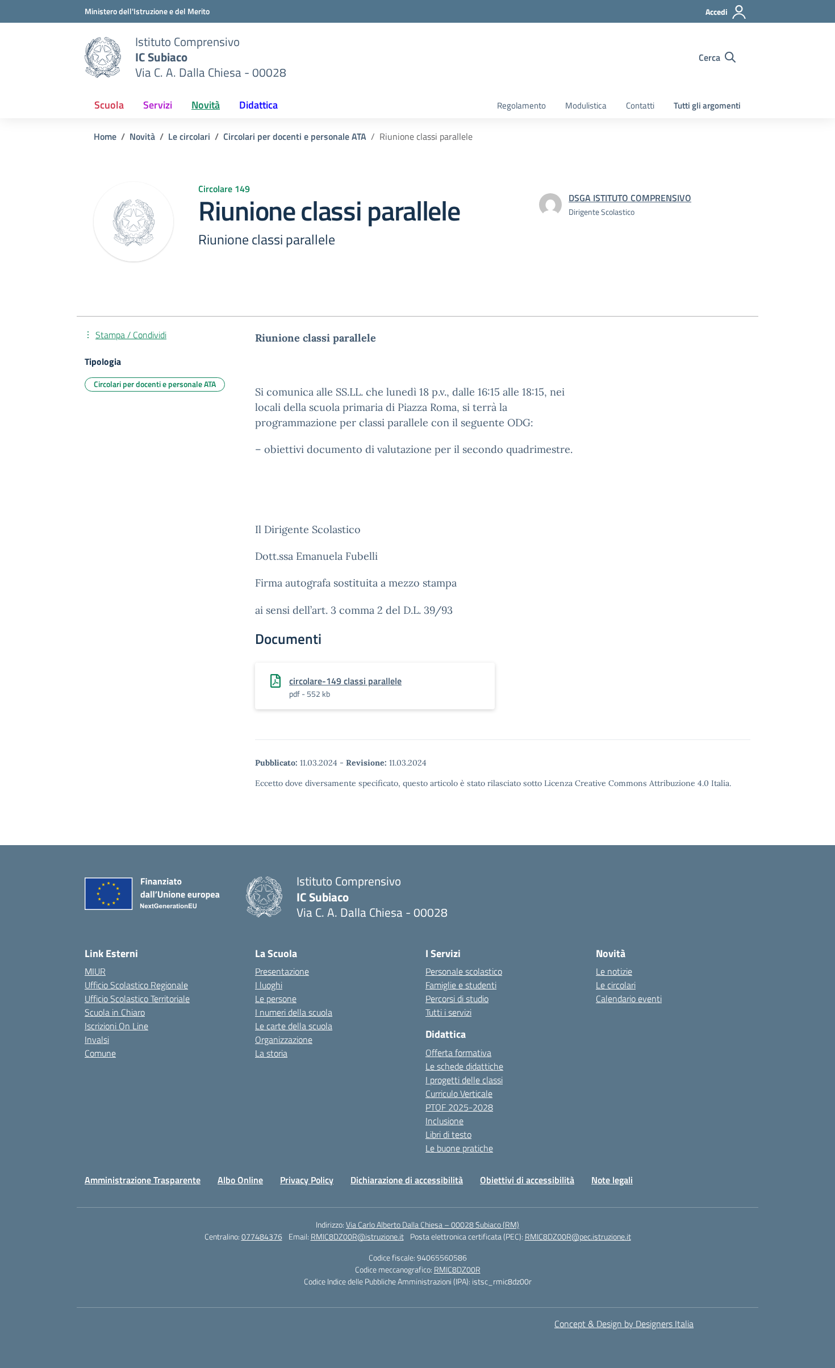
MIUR (95, 971)
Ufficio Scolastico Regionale (136, 985)
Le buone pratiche (459, 1148)
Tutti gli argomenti (707, 105)
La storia (271, 1053)
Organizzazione (283, 1039)
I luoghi (268, 985)
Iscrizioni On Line (116, 1026)
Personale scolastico (463, 971)
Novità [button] (205, 105)
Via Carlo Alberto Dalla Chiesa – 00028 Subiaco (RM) (432, 1224)
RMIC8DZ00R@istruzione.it (357, 1236)
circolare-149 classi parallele (345, 681)
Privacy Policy (306, 1180)
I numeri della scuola (293, 1012)
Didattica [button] (258, 105)
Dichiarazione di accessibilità (406, 1180)
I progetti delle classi (464, 1080)
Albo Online (240, 1180)
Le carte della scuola (293, 1026)
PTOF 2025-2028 (459, 1107)
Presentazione (282, 971)
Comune (100, 1053)
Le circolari (616, 985)
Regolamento (521, 105)
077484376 (261, 1236)
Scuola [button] (109, 105)
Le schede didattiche (464, 1066)
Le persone (276, 998)
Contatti (640, 105)
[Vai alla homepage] (103, 57)
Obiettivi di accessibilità (527, 1180)
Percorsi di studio (457, 998)
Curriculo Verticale (458, 1093)
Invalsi (97, 1039)
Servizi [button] (157, 105)
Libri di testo (448, 1134)
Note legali (612, 1180)
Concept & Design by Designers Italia (624, 1323)
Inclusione (444, 1121)
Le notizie (614, 971)
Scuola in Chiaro (115, 1012)
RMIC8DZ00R (457, 1269)
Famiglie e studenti (460, 985)
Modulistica (586, 105)
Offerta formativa (458, 1052)
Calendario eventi (629, 998)
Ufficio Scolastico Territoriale (137, 998)
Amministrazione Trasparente (143, 1180)
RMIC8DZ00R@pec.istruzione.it (578, 1236)
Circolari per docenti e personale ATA (155, 384)
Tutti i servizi (448, 1012)
